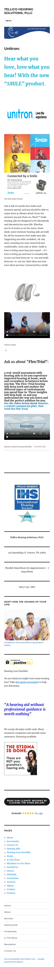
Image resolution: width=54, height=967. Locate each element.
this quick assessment (27, 682)
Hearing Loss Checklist (19, 852)
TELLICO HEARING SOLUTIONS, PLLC (18, 11)
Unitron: (11, 893)
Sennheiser (13, 878)
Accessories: (13, 841)
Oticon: (11, 870)
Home (10, 856)
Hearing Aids (13, 848)
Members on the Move (18, 863)
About (10, 837)
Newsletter (12, 867)
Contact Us (12, 845)
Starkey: (11, 889)
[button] (27, 813)
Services (11, 882)
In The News (13, 859)
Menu (8, 21)
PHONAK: (12, 874)
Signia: (10, 885)
